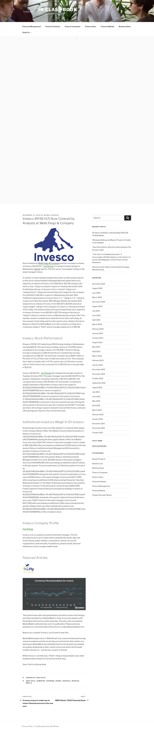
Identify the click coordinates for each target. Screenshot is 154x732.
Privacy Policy (27, 726)
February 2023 (98, 360)
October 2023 (97, 338)
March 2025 (97, 297)
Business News (125, 26)
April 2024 (96, 320)
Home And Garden (99, 446)
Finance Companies (72, 26)
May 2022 (96, 401)
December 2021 (98, 423)
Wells (29, 683)
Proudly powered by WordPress (47, 726)
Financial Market (107, 26)
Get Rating (48, 266)
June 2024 (96, 315)
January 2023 (97, 365)
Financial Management (31, 26)
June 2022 (96, 396)
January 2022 (97, 419)
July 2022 (96, 392)
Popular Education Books (102, 495)
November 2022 (98, 374)
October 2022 (97, 378)
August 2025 (97, 288)
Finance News (90, 26)
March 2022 (97, 410)
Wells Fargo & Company (49, 263)
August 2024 (97, 306)
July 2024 (96, 311)
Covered (50, 681)
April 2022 (96, 405)
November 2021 (98, 428)
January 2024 (97, 333)
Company (41, 681)
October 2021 (97, 433)
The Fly (37, 269)
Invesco (67, 681)
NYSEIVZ (75, 681)
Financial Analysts (52, 26)
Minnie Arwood (51, 215)
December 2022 (98, 369)
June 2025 (96, 293)
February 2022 (97, 414)
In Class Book (57, 9)
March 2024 (97, 324)
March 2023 (97, 356)
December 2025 (98, 284)
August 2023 (97, 342)
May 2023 (96, 347)
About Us (26, 32)
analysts (30, 681)
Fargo (59, 681)
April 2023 (96, 351)
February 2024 (98, 329)
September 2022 (98, 383)
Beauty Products (98, 459)
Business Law (97, 463)
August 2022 (97, 387)
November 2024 (98, 302)
